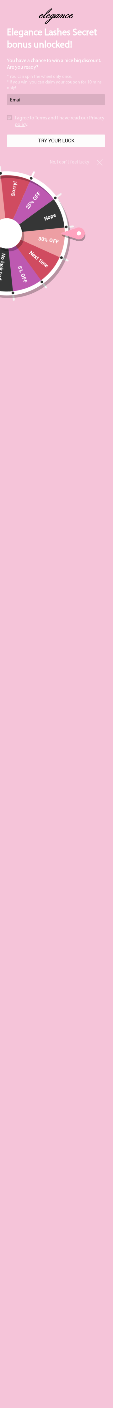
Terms (41, 118)
